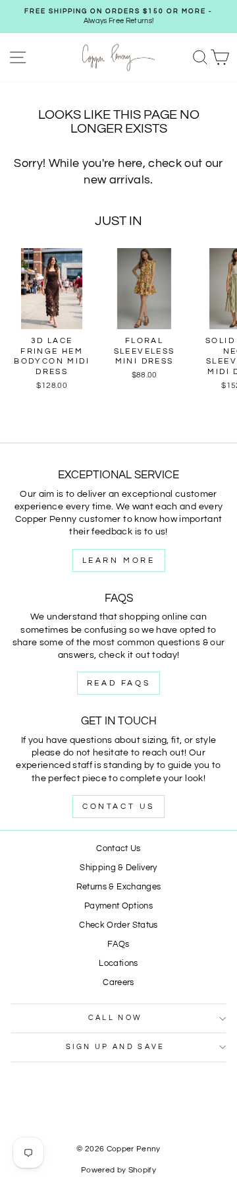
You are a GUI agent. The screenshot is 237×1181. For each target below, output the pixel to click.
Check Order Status (118, 925)
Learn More (118, 560)
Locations (118, 963)
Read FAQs (118, 683)
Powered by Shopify (118, 1170)
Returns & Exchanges (118, 887)
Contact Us (118, 806)
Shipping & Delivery (118, 868)
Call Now (115, 1017)
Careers (118, 982)
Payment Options (118, 906)
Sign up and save (115, 1046)
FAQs (118, 944)
